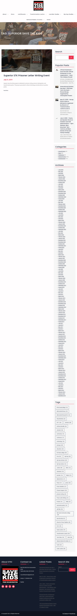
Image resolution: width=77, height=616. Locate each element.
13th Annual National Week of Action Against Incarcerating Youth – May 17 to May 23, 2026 (47, 605)
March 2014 (61, 390)
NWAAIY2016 (61, 479)
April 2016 (60, 348)
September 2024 (62, 196)
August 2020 (61, 267)
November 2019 (62, 281)
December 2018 (62, 301)
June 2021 (60, 249)
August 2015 (61, 359)
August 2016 (61, 343)
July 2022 (60, 231)
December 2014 (62, 374)
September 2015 (62, 357)
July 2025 (60, 184)
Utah (70, 537)
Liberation (60, 471)
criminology (60, 441)
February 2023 (61, 222)
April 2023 (60, 218)
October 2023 (61, 209)
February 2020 (61, 278)
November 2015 (62, 355)
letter (68, 467)
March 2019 (61, 296)
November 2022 (62, 225)
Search (60, 567)
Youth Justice (61, 548)
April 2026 (60, 173)
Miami (68, 475)
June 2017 (60, 325)
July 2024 (60, 200)
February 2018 (61, 310)
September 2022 (62, 229)
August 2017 (61, 321)
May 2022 (60, 233)
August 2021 (61, 247)
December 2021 (62, 240)
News (59, 153)
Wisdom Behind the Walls (64, 541)
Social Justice (61, 529)
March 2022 (61, 234)
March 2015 (61, 368)
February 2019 (61, 298)
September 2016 (62, 341)
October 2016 (61, 339)
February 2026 (61, 177)
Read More (6, 90)
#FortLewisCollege (62, 407)
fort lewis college (62, 452)
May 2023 (60, 216)
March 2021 (61, 254)
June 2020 (60, 271)
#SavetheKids (61, 418)
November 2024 (62, 193)
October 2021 (61, 243)
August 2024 (61, 198)
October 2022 (61, 227)
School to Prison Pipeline (63, 522)
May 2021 (60, 251)
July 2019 (60, 289)
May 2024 (60, 202)
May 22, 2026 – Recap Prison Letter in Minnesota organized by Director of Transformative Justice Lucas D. (66, 104)
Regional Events (62, 156)
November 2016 (62, 337)
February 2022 (61, 236)
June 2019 (60, 290)
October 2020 (61, 263)
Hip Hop (68, 456)
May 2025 (60, 186)
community (60, 433)
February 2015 (61, 370)
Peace (59, 482)
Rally (68, 501)
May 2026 (60, 171)
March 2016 (61, 350)
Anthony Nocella (62, 426)
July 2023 (60, 213)
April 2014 (60, 388)
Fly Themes (65, 613)
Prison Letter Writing (63, 497)
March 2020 (61, 276)
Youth (59, 544)
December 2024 (62, 191)
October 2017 (61, 318)
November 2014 (62, 375)
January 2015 (61, 372)
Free (59, 456)
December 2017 (62, 314)
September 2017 (62, 319)
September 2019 (62, 285)
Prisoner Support (62, 490)
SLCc (59, 526)
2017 (59, 422)
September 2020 (62, 265)
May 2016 (60, 346)
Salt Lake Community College (63, 513)
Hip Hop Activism (62, 460)
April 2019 (60, 294)
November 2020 (62, 262)
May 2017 (60, 327)
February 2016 (61, 352)
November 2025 (62, 180)
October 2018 (61, 305)
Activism (68, 422)
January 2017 (61, 334)
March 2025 (61, 189)
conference (60, 437)
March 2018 (61, 309)
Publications (61, 155)
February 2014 (61, 392)
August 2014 (61, 381)
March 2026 (61, 175)
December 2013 (62, 395)
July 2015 (60, 361)
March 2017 (61, 330)
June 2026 (60, 169)
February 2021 (61, 256)
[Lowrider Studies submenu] (60, 14)
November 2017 (62, 316)
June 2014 (60, 384)
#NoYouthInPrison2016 (63, 415)
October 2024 (61, 195)
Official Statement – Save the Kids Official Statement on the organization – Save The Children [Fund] (66, 73)
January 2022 (61, 238)
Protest (59, 501)
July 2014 (60, 383)
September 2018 (62, 307)
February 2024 (61, 204)
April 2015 (60, 366)
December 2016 (62, 336)
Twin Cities (60, 537)
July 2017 (60, 323)
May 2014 (60, 386)
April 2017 (60, 328)
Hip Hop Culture (61, 464)
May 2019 (60, 292)
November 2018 (62, 303)
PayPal (22, 582)
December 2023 (62, 205)
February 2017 (61, 332)
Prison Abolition (61, 486)
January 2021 (61, 258)
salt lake (60, 509)
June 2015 (60, 363)
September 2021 (62, 245)
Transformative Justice (63, 533)
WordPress (72, 613)
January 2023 (61, 224)
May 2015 (60, 365)
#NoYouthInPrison (62, 411)
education (60, 448)
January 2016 (61, 354)
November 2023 (62, 207)
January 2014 (61, 393)
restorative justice (62, 505)
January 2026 (61, 178)
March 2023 (61, 220)
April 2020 (60, 274)
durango (60, 445)
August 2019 (61, 287)
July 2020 (60, 269)
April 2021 (60, 252)
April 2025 (60, 187)
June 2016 (60, 345)
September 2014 (62, 379)
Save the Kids (61, 518)
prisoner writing (61, 494)
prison (68, 482)
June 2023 (60, 215)
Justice (59, 467)
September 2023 (62, 211)
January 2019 (61, 299)
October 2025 (61, 182)
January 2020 (61, 280)
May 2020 (60, 272)
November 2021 (62, 242)
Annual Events (61, 151)
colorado (60, 430)
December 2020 (62, 260)
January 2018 (61, 312)
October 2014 (61, 377)
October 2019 (61, 283)
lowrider (60, 475)
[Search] (71, 57)
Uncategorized (61, 158)
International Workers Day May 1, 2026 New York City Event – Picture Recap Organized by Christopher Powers (66, 91)
